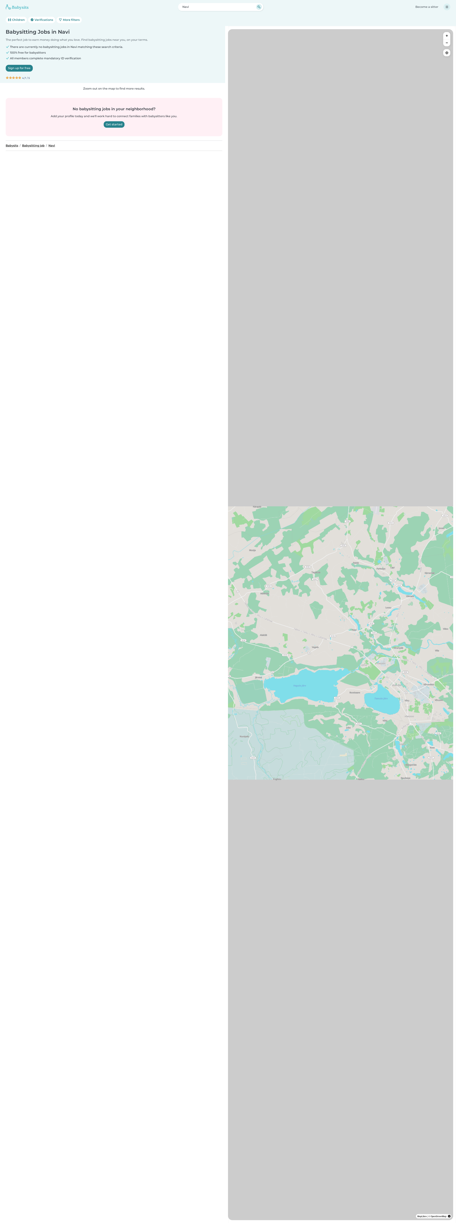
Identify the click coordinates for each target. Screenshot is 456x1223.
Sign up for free (19, 68)
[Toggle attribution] (449, 1216)
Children (18, 20)
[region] (340, 624)
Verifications (43, 20)
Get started (114, 124)
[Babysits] (17, 7)
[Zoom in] (446, 35)
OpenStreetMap (438, 1216)
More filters (71, 20)
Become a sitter (426, 7)
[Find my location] (446, 52)
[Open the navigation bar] (447, 7)
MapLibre (422, 1216)
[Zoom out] (446, 42)
